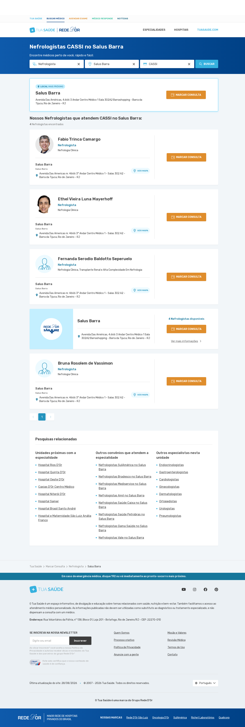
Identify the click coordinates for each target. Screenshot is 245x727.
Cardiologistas (169, 479)
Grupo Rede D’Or (142, 700)
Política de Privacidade (127, 647)
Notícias (122, 18)
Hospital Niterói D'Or (51, 494)
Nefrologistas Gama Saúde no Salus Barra (123, 528)
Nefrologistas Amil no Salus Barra (121, 495)
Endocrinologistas (171, 465)
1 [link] (42, 417)
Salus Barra (48, 93)
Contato (173, 654)
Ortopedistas (168, 501)
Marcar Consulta (55, 566)
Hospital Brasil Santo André (57, 508)
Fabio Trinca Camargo (79, 139)
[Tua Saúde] (46, 589)
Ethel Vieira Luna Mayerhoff (85, 199)
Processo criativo (124, 640)
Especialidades (154, 29)
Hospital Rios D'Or (50, 465)
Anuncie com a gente (126, 654)
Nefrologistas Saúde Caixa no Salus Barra (123, 505)
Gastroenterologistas (173, 472)
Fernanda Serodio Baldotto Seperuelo (95, 258)
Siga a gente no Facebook (205, 589)
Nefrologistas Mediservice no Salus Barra (122, 486)
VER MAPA (142, 170)
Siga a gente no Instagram (194, 589)
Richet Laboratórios (202, 717)
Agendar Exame (78, 18)
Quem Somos (121, 632)
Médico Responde (102, 18)
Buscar (209, 64)
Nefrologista (76, 566)
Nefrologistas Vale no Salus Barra (121, 537)
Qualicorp (224, 717)
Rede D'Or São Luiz (137, 717)
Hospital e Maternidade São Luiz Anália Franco (64, 518)
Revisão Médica (177, 640)
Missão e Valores (177, 632)
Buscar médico (56, 18)
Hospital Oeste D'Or (51, 479)
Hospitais (181, 29)
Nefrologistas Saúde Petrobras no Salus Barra (122, 516)
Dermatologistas (170, 494)
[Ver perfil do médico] (44, 144)
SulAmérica (180, 717)
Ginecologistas (169, 486)
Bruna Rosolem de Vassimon (85, 363)
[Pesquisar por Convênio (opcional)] (189, 64)
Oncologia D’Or (160, 717)
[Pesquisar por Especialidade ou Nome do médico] (79, 64)
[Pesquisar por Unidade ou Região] (134, 64)
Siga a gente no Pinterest (216, 589)
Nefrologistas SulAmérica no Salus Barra (122, 467)
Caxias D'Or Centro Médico (56, 486)
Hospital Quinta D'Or (52, 472)
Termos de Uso (176, 647)
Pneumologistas (170, 516)
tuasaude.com (207, 29)
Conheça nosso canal (184, 589)
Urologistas (167, 508)
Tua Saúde (36, 18)
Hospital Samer (48, 501)
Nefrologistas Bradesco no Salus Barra (125, 476)
